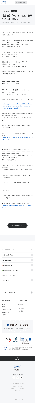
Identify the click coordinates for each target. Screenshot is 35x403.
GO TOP (17, 359)
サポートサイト (22, 308)
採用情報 (21, 374)
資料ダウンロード (22, 2)
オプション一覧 (22, 300)
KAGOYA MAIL (7, 265)
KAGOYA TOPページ (8, 250)
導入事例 (4, 304)
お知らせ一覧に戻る (16, 225)
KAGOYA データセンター (9, 275)
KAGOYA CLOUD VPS (9, 260)
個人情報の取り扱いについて (17, 383)
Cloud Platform (8, 255)
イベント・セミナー (7, 309)
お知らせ (4, 315)
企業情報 (13, 374)
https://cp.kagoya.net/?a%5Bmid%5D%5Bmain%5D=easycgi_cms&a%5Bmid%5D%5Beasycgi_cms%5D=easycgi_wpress (17, 106)
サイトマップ (17, 393)
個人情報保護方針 (17, 386)
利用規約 (17, 391)
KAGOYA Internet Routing (11, 270)
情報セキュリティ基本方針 (17, 388)
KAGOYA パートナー (8, 292)
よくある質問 (5, 312)
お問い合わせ (21, 311)
